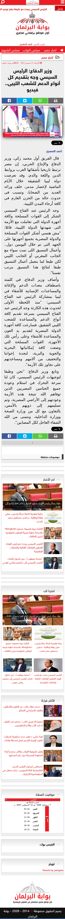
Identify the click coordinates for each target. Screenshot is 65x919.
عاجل (60, 8)
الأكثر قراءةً (48, 700)
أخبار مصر (47, 57)
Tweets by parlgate (52, 870)
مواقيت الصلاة (45, 794)
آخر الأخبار (49, 478)
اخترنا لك (49, 590)
